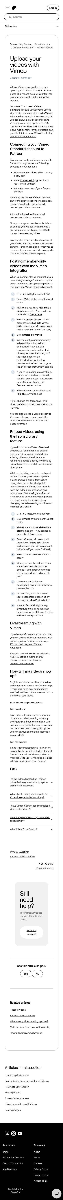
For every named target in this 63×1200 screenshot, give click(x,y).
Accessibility (40, 1180)
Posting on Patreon (23, 47)
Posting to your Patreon (17, 1086)
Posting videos (18, 1009)
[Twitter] (7, 1134)
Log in (53, 7)
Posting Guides (45, 47)
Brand (5, 1152)
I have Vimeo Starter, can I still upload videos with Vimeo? (30, 807)
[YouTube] (20, 1134)
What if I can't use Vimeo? (23, 829)
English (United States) (16, 1191)
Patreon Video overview (22, 856)
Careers (38, 1163)
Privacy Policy (41, 1169)
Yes (26, 973)
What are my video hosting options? (29, 1021)
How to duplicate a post (17, 1075)
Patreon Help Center (20, 44)
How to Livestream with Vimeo (26, 1032)
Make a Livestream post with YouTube (30, 1027)
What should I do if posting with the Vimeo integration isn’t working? (28, 796)
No (37, 973)
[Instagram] (13, 1134)
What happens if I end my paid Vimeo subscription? (30, 819)
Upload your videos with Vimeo (21, 1104)
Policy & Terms (41, 1175)
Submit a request (31, 932)
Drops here (36, 314)
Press (37, 1157)
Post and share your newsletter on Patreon (27, 1081)
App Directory (9, 1169)
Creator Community (12, 1163)
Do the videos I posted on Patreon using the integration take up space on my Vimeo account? (29, 782)
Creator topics (42, 44)
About (37, 1152)
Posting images (44, 868)
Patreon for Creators (13, 1157)
